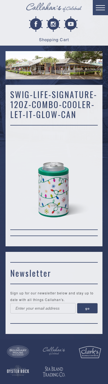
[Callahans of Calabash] (54, 8)
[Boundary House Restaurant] (18, 351)
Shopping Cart (54, 39)
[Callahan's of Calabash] (54, 351)
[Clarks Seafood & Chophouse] (90, 352)
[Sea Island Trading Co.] (54, 371)
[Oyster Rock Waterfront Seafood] (18, 371)
